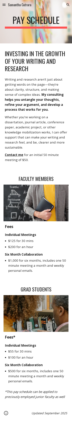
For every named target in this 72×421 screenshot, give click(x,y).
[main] (36, 21)
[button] (4, 4)
